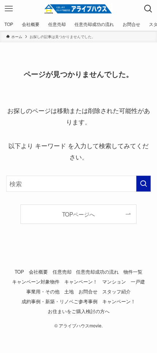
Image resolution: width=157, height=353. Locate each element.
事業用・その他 (43, 291)
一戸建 (138, 281)
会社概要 (38, 271)
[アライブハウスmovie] (78, 9)
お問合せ (87, 291)
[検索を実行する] (143, 184)
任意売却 (62, 271)
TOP (19, 271)
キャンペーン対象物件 (36, 281)
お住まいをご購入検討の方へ (79, 311)
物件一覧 (132, 271)
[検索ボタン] (148, 9)
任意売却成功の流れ (97, 271)
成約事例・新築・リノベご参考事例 (59, 301)
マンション (114, 281)
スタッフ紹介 (116, 291)
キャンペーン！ (80, 281)
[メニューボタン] (9, 9)
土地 (69, 291)
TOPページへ (78, 214)
